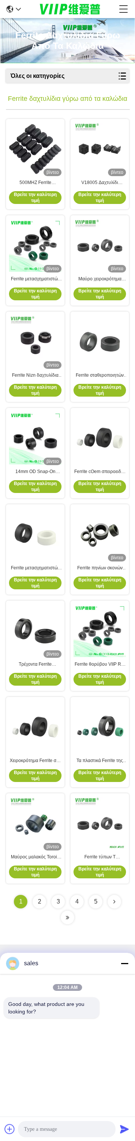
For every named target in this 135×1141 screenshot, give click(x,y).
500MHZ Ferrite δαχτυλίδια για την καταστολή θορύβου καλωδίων (35, 183)
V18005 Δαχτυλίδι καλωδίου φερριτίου (100, 183)
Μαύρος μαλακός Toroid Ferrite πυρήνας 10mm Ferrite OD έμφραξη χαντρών (35, 857)
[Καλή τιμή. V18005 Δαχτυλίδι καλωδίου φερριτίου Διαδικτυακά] (100, 149)
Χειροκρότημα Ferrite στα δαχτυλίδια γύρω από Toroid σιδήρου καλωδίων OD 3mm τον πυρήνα (35, 761)
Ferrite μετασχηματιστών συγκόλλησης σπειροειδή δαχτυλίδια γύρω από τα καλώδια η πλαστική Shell (35, 568)
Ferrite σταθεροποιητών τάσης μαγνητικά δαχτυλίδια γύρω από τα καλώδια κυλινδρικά (99, 376)
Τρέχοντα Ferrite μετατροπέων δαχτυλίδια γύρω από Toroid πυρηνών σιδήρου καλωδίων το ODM (35, 665)
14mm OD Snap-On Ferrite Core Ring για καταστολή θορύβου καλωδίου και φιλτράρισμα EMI (35, 472)
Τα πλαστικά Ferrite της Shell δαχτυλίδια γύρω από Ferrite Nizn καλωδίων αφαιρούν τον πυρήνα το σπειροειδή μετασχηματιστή (100, 761)
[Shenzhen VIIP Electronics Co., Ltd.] (70, 9)
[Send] (124, 1129)
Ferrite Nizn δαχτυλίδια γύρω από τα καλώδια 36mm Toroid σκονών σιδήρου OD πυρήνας (35, 376)
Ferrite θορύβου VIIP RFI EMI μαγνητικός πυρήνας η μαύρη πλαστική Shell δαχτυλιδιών (100, 665)
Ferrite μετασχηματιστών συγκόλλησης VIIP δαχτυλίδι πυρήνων (35, 279)
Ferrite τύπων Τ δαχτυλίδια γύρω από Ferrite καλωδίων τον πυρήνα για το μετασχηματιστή (100, 857)
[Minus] (124, 963)
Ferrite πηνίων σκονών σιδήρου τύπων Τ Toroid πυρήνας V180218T (99, 568)
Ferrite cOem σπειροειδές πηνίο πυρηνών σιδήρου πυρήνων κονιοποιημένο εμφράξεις (99, 472)
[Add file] (9, 1129)
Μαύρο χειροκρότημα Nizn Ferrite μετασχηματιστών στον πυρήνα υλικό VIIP (100, 279)
